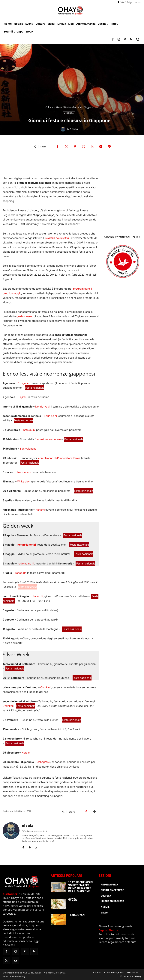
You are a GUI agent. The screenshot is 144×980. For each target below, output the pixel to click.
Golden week (18, 525)
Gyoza (72, 899)
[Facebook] (113, 39)
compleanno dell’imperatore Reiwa (59, 458)
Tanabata (20, 572)
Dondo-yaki (42, 406)
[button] (137, 39)
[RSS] (131, 39)
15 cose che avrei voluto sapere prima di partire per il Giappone (80, 887)
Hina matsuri (23, 472)
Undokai (8, 705)
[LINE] (109, 146)
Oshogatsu (43, 761)
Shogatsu (23, 383)
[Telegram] (100, 146)
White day (23, 481)
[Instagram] (119, 39)
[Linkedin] (92, 146)
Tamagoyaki (76, 915)
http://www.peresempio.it (34, 831)
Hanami (40, 509)
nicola (74, 129)
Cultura (49, 107)
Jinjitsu (22, 397)
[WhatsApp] (83, 146)
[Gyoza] (58, 904)
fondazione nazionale (47, 439)
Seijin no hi (50, 415)
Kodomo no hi (25, 563)
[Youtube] (15, 960)
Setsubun (29, 429)
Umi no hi (37, 596)
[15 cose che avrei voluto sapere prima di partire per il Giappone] (58, 887)
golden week (24, 316)
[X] (66, 146)
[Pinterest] (125, 39)
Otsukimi (45, 687)
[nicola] (64, 129)
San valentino (28, 448)
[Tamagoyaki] (58, 919)
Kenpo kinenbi (26, 544)
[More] (95, 811)
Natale (26, 752)
